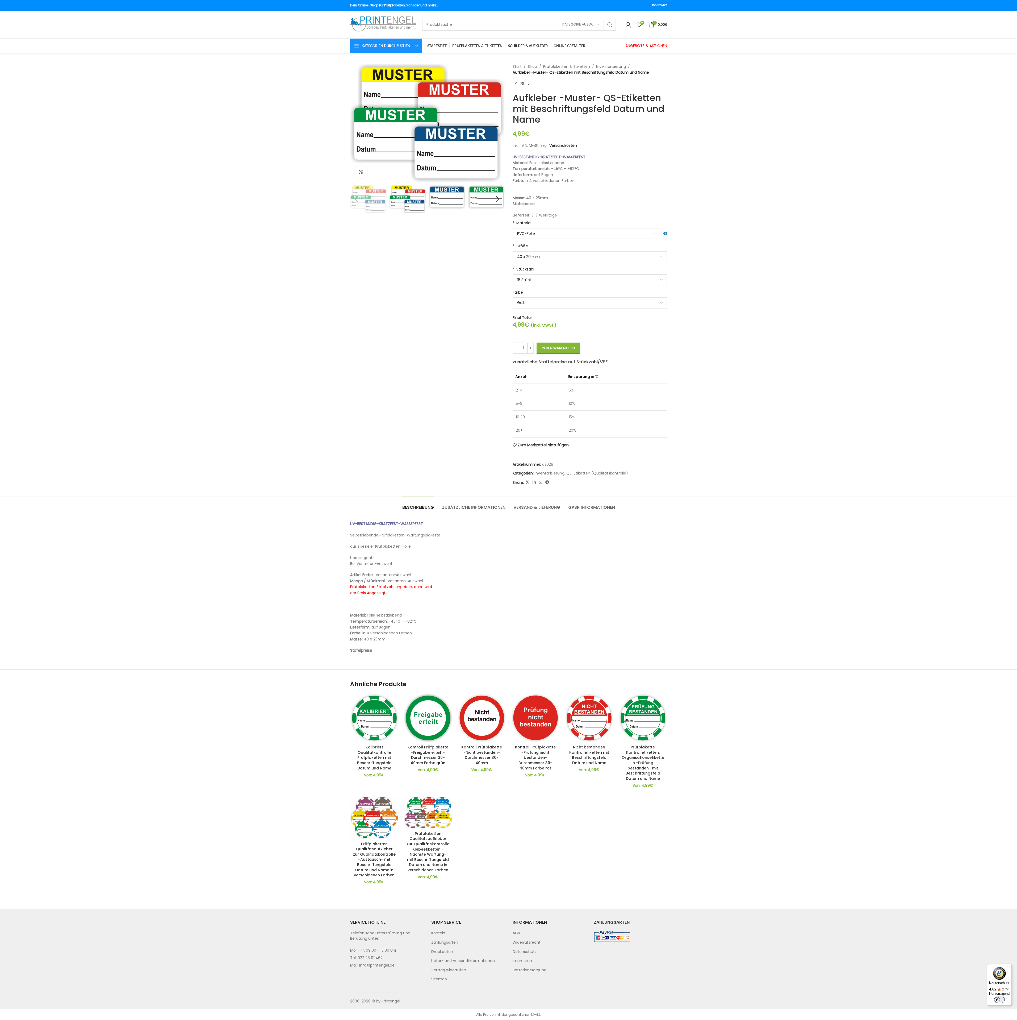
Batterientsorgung (529, 970)
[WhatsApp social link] (540, 482)
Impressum (523, 960)
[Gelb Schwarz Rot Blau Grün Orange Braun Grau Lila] (590, 303)
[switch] (999, 1000)
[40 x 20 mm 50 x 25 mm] (590, 256)
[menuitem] (468, 933)
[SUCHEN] (610, 25)
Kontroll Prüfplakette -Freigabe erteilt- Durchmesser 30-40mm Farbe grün (428, 754)
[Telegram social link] (547, 482)
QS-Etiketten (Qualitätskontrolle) (597, 473)
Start (517, 66)
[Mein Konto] (628, 24)
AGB (516, 933)
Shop (532, 66)
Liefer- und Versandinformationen (463, 960)
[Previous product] (516, 84)
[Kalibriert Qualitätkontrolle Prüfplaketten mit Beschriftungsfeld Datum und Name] (374, 718)
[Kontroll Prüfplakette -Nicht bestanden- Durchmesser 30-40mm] (482, 718)
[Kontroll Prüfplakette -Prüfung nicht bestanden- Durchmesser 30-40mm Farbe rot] (535, 718)
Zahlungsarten (444, 942)
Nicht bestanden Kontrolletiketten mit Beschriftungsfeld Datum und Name (589, 754)
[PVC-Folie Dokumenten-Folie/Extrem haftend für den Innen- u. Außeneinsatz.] (590, 233)
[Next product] (528, 84)
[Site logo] (383, 24)
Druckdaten (442, 951)
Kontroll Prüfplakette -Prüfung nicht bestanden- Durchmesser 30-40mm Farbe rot (535, 757)
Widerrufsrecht (527, 942)
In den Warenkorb (558, 348)
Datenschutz (525, 951)
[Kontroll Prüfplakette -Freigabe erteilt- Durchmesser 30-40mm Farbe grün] (428, 718)
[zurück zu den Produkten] (522, 84)
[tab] (418, 505)
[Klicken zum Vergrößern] (360, 171)
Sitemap (439, 979)
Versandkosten (563, 145)
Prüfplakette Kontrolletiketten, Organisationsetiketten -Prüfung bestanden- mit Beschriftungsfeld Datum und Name (643, 762)
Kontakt (438, 933)
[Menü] (1008, 967)
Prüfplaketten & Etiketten (566, 66)
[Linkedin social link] (534, 482)
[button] (356, 199)
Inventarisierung (611, 66)
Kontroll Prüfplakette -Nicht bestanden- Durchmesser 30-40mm (481, 754)
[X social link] (527, 482)
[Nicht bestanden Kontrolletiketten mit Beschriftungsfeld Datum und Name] (589, 718)
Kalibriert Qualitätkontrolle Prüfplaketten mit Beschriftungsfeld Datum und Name (374, 757)
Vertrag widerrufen (448, 970)
